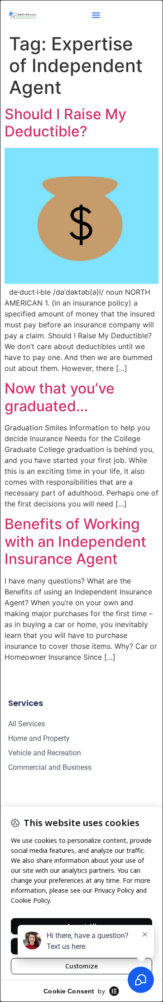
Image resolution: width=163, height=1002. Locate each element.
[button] (96, 15)
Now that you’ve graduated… (60, 396)
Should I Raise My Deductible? (65, 122)
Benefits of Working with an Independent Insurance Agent (75, 541)
